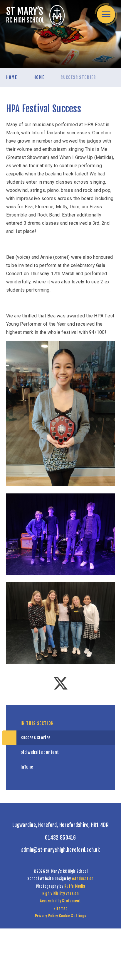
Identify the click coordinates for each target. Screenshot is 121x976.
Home (11, 77)
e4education (83, 878)
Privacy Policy (46, 916)
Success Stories (78, 77)
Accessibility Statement (60, 901)
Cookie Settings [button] (72, 916)
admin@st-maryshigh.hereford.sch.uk (60, 850)
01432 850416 (60, 838)
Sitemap (60, 908)
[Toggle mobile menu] (106, 14)
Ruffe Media (74, 886)
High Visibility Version (60, 893)
